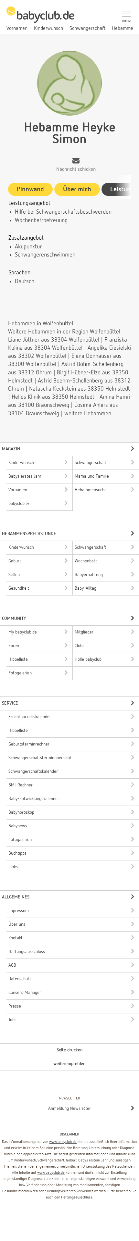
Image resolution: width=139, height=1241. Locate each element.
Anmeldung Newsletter (69, 1108)
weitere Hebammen (87, 414)
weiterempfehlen (69, 1063)
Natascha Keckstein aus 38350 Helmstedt (79, 389)
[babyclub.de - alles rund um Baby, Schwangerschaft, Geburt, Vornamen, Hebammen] (40, 18)
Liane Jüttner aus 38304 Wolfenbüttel (53, 340)
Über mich (77, 189)
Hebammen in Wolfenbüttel (40, 324)
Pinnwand (30, 189)
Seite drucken (70, 1050)
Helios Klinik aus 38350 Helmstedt (53, 397)
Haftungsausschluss (76, 1197)
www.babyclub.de (63, 1142)
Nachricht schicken (76, 169)
